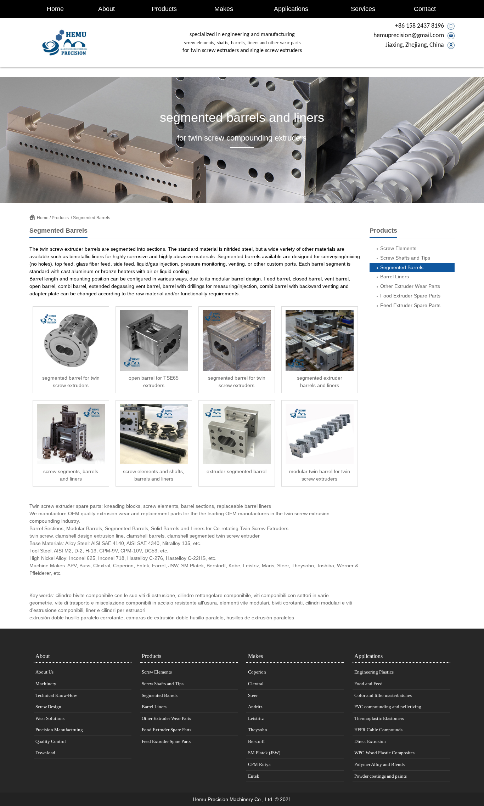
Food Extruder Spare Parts (410, 296)
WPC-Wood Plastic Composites (384, 752)
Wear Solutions (49, 718)
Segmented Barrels (91, 217)
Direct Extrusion (370, 741)
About (106, 8)
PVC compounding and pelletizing (387, 706)
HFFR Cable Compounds (378, 729)
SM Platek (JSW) (264, 752)
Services (363, 8)
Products (164, 8)
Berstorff (256, 741)
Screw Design (48, 706)
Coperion (257, 672)
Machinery (45, 683)
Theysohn (257, 729)
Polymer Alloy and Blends (379, 764)
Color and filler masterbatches (383, 695)
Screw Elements (398, 248)
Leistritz (256, 718)
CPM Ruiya (259, 764)
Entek (253, 776)
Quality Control (50, 741)
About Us (44, 672)
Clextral (256, 683)
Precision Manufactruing (59, 729)
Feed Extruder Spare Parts (410, 305)
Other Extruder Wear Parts (410, 286)
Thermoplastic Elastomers (379, 718)
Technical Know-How (56, 695)
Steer (253, 695)
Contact (425, 8)
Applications (291, 8)
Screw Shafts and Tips (405, 258)
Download (45, 752)
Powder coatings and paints (380, 776)
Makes (223, 8)
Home (55, 8)
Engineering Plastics (374, 672)
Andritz (255, 706)
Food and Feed (368, 683)
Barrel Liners (394, 276)
